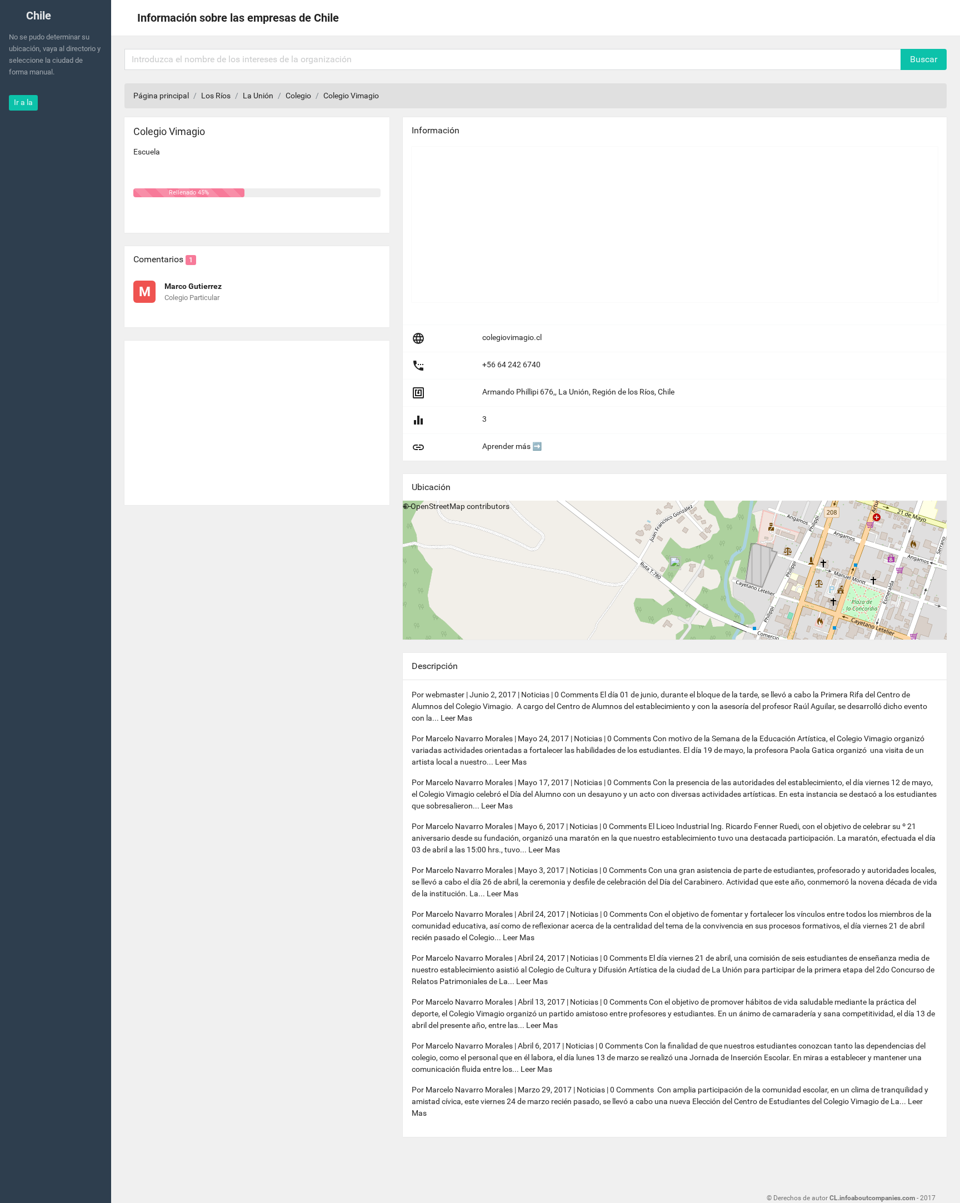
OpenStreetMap (438, 506)
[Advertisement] (256, 418)
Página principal (161, 95)
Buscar (923, 59)
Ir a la (23, 102)
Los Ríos (216, 95)
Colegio (298, 95)
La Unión (258, 95)
